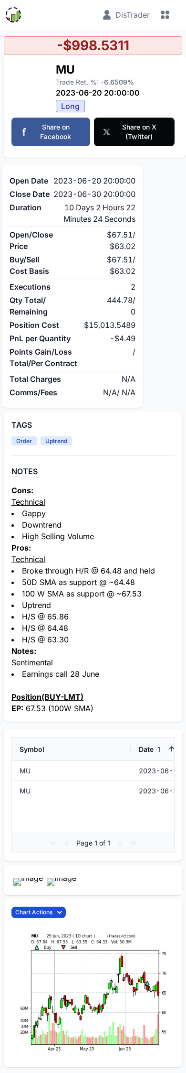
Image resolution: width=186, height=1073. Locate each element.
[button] (53, 843)
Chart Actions (33, 912)
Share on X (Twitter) (139, 132)
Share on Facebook (55, 132)
